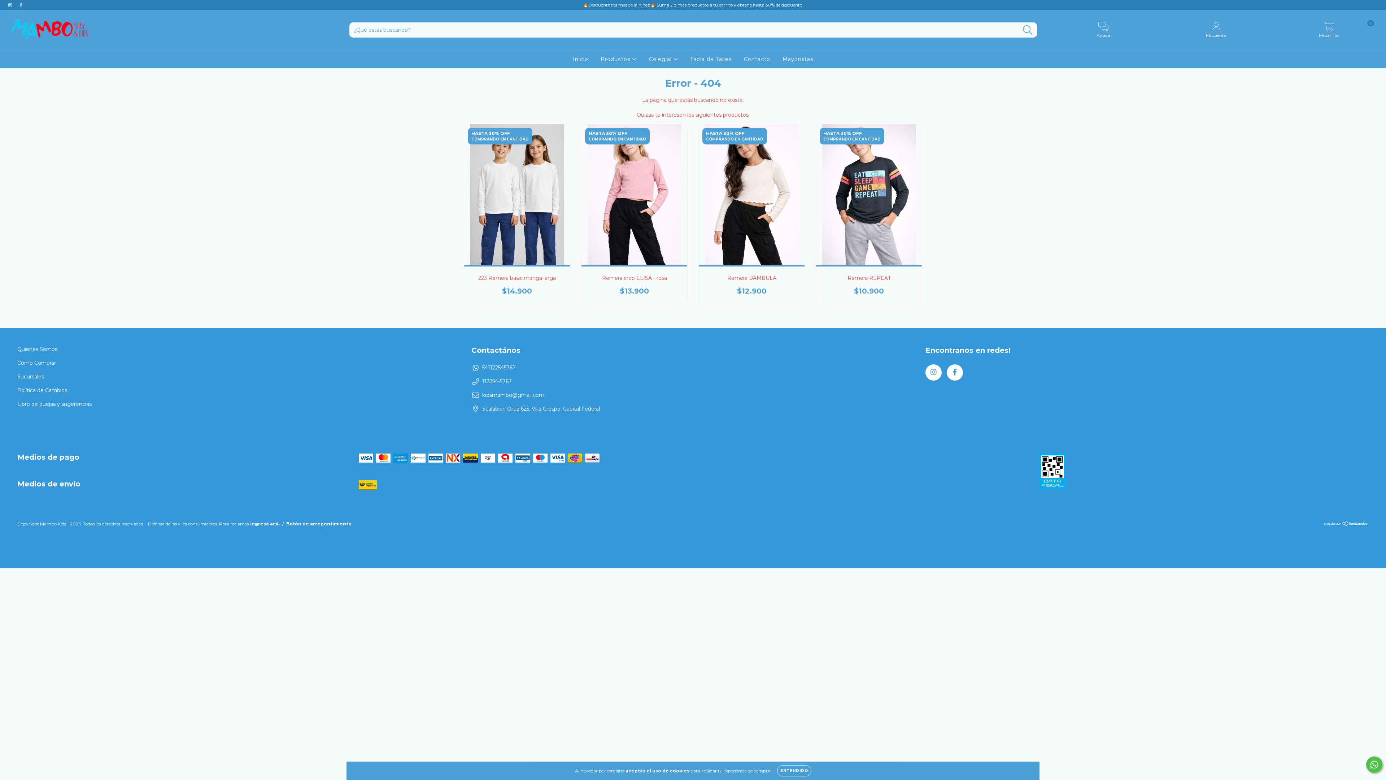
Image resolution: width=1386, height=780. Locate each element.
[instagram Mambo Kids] (10, 5)
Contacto (757, 59)
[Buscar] (1027, 30)
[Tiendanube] (1346, 524)
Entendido (794, 770)
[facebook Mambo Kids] (21, 5)
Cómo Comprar (36, 363)
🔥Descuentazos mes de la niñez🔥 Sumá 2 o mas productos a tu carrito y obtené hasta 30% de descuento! (693, 5)
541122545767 (499, 367)
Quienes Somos (37, 349)
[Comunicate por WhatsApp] (1374, 765)
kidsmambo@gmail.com (513, 395)
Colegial (661, 59)
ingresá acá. (265, 523)
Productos (616, 59)
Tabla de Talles (711, 59)
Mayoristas (798, 59)
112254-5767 (497, 381)
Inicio (580, 59)
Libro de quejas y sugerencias (54, 404)
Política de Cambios (42, 390)
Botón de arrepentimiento (319, 523)
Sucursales (30, 376)
